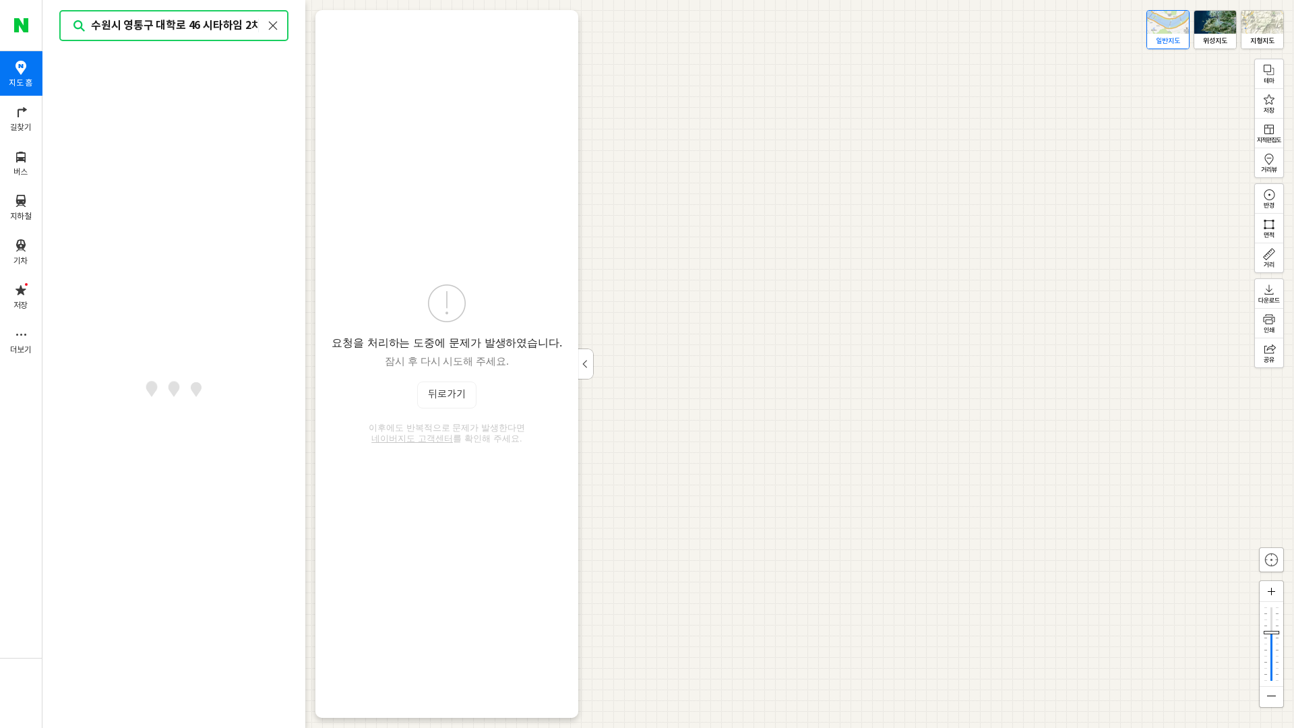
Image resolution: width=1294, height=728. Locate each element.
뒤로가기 (447, 394)
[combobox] (174, 25)
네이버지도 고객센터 (412, 438)
